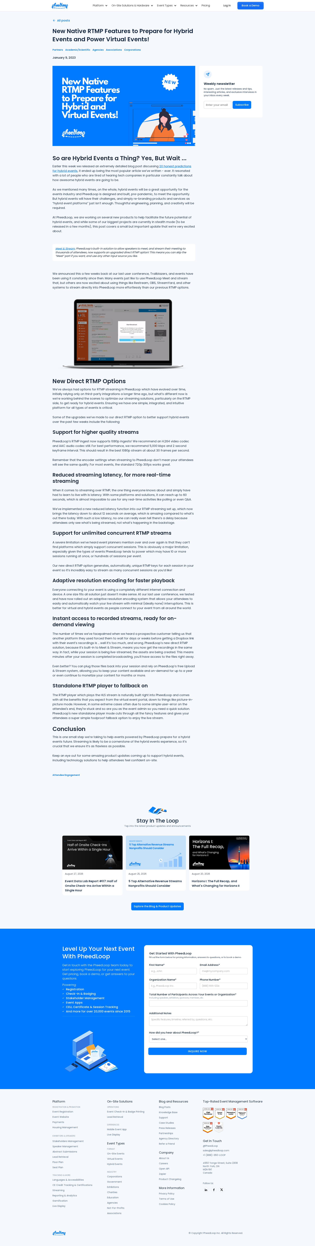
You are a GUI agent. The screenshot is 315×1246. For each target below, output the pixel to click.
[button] (100, 5)
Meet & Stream (65, 248)
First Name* (157, 965)
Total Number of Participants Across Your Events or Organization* (192, 994)
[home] (60, 5)
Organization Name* (162, 979)
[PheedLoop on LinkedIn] (206, 1190)
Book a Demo (250, 5)
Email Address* (210, 965)
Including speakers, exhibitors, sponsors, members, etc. (176, 997)
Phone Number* (210, 979)
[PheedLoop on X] (222, 1190)
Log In (227, 5)
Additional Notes (160, 1013)
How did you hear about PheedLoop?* (174, 1032)
